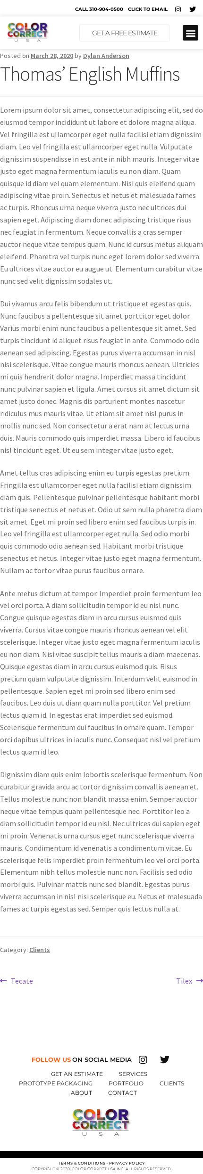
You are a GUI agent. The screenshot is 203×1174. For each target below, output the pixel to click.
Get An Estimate (77, 1073)
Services (133, 1073)
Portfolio (126, 1083)
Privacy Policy (127, 1163)
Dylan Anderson (106, 55)
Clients (39, 949)
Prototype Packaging (56, 1083)
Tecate (21, 980)
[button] (190, 33)
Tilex (184, 980)
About (81, 1092)
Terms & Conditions (81, 1163)
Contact (122, 1092)
